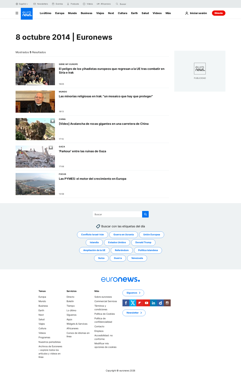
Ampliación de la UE (94, 250)
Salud (145, 13)
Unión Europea (151, 234)
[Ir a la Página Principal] (27, 14)
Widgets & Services (77, 324)
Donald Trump (143, 242)
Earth (134, 13)
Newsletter (133, 312)
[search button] (117, 4)
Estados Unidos (117, 242)
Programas (44, 337)
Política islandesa (148, 250)
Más (96, 291)
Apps (69, 319)
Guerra (118, 258)
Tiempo (71, 305)
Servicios (72, 291)
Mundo (72, 13)
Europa (59, 13)
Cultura (122, 13)
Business (86, 13)
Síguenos (71, 314)
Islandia (94, 242)
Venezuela (137, 258)
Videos (157, 13)
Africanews (72, 328)
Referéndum (122, 250)
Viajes (100, 13)
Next (111, 13)
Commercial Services (105, 301)
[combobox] (133, 4)
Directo (219, 13)
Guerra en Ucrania (123, 234)
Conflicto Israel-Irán (92, 234)
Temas (42, 291)
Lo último (45, 13)
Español (22, 4)
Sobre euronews (103, 296)
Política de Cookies (104, 313)
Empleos (98, 331)
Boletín (70, 301)
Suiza (101, 258)
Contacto (99, 326)
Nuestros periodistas (50, 342)
